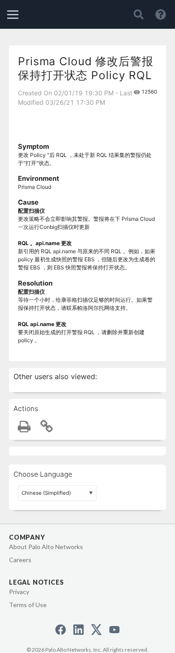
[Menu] (13, 14)
